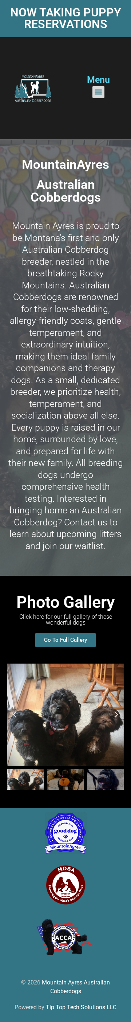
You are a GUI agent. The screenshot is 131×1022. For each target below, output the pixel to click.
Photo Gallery (65, 602)
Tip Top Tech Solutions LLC (81, 1007)
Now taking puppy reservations (65, 18)
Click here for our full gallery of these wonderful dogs (65, 619)
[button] (98, 92)
